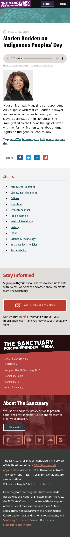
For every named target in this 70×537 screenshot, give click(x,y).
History (15, 227)
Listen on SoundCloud (42, 65)
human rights (30, 139)
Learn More (14, 427)
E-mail (45, 157)
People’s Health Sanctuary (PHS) (23, 370)
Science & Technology (23, 239)
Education (16, 204)
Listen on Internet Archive (15, 65)
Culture (15, 198)
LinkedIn (37, 157)
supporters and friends (17, 525)
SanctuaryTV (12, 382)
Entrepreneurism (20, 210)
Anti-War (15, 139)
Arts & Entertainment (23, 187)
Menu (63, 4)
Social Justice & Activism (24, 244)
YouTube (28, 439)
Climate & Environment (24, 192)
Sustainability (18, 250)
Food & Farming (19, 216)
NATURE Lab (11, 364)
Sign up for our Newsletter (39, 305)
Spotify (60, 439)
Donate (47, 4)
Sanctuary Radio (14, 376)
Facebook (20, 157)
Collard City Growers (16, 358)
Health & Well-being (22, 221)
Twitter (28, 157)
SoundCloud (50, 439)
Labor (14, 233)
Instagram (18, 439)
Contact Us (45, 484)
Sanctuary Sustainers (16, 520)
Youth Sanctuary (14, 387)
